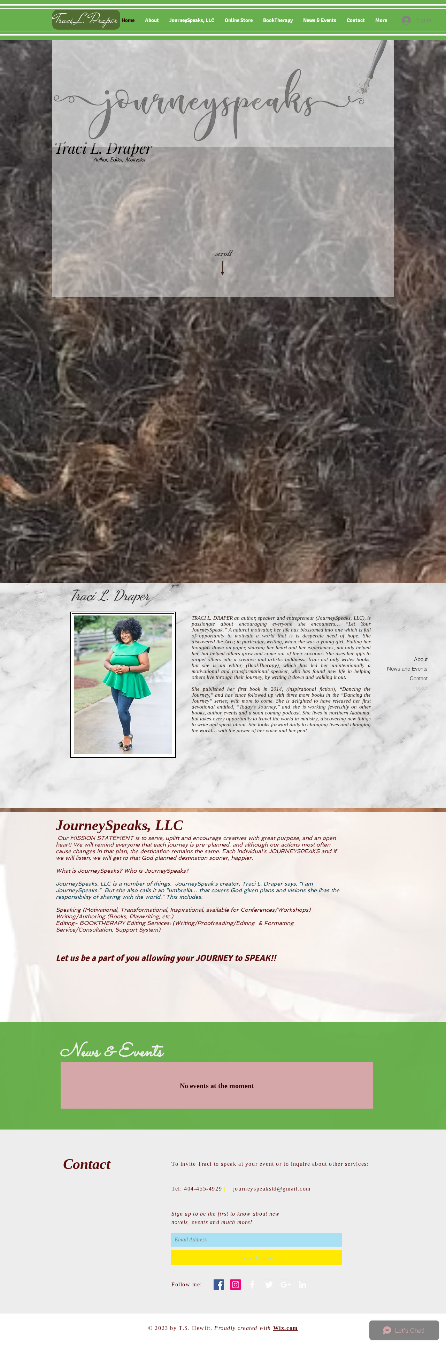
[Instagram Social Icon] (235, 1284)
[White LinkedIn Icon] (302, 1284)
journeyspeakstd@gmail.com (272, 1189)
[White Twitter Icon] (269, 1284)
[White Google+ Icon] (285, 1284)
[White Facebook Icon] (252, 1284)
